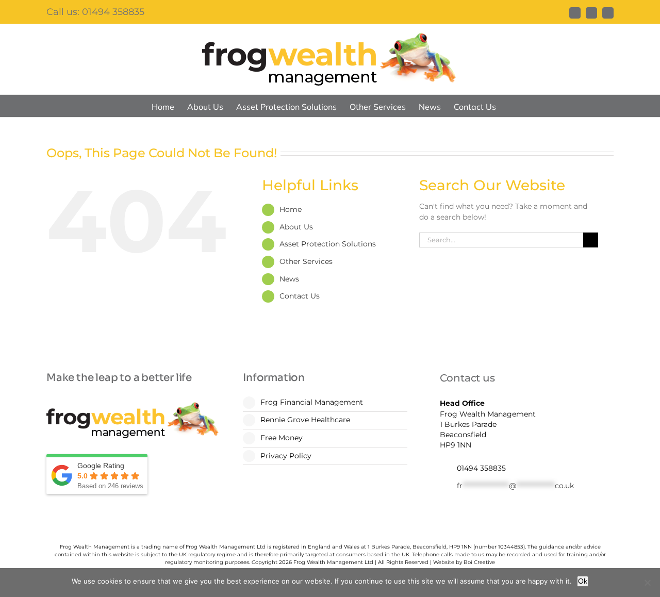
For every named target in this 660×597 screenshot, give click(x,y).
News (289, 279)
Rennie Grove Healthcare (305, 419)
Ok (582, 581)
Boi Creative (479, 562)
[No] (647, 582)
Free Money (281, 437)
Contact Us (299, 296)
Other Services (306, 261)
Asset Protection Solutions (327, 243)
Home (290, 209)
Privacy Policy (285, 455)
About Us (296, 226)
